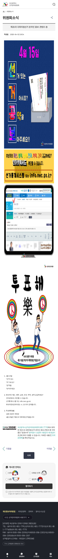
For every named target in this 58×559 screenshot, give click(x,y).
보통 (9, 479)
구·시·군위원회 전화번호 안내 (13, 544)
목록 (29, 455)
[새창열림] (9, 432)
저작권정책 (22, 511)
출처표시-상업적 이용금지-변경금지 (42, 433)
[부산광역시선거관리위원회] (15, 4)
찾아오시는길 (40, 511)
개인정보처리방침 (9, 511)
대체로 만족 (36, 473)
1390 (28, 538)
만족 (9, 473)
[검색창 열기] (54, 4)
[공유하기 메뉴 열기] (52, 17)
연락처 (30, 511)
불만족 (34, 479)
